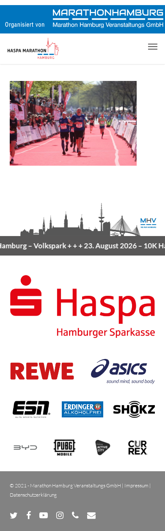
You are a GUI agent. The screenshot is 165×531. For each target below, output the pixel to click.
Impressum (136, 485)
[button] (152, 46)
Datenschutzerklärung (33, 495)
